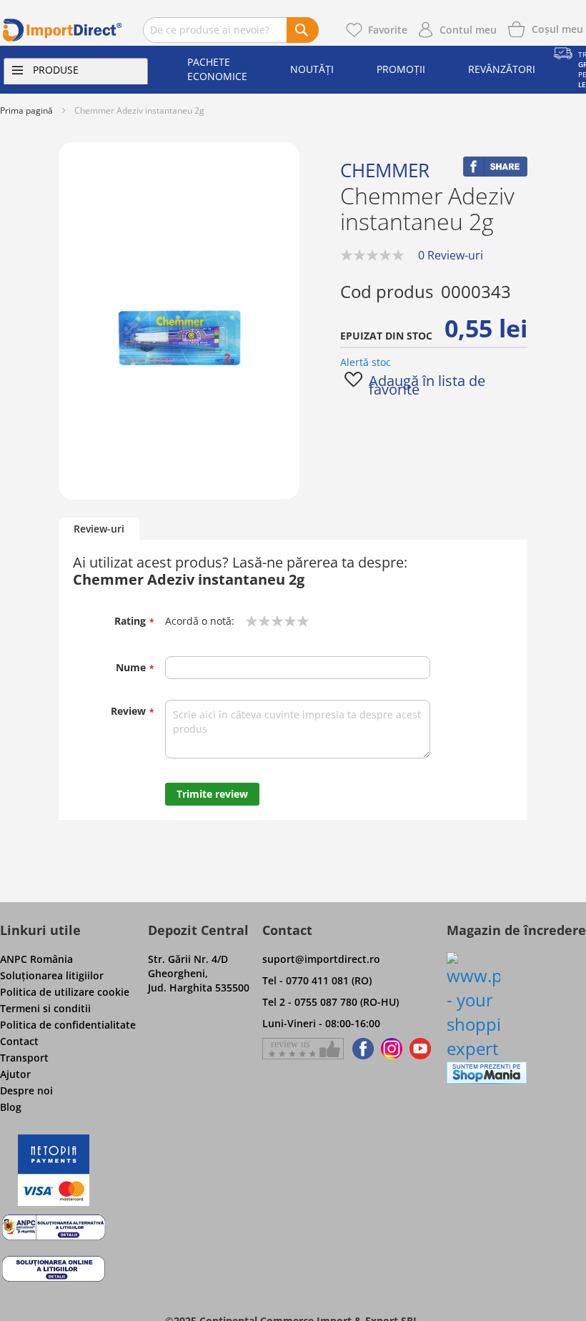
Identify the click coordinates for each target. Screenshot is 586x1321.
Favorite (387, 29)
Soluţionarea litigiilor (52, 975)
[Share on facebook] (495, 172)
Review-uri (99, 528)
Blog (10, 1107)
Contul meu (468, 29)
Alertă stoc (365, 362)
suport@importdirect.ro (321, 959)
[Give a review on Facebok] (303, 1048)
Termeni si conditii (45, 1008)
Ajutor (15, 1074)
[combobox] (231, 30)
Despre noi (26, 1090)
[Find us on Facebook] (360, 1048)
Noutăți (312, 69)
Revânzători (501, 69)
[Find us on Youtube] (420, 1048)
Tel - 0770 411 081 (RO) (317, 980)
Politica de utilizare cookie (64, 992)
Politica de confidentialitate (68, 1024)
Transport (24, 1057)
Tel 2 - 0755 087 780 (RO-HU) (330, 1002)
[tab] (99, 529)
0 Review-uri (450, 255)
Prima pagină (26, 110)
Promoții (401, 69)
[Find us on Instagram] (391, 1048)
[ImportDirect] (62, 30)
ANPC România (36, 959)
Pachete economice (217, 69)
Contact (19, 1041)
